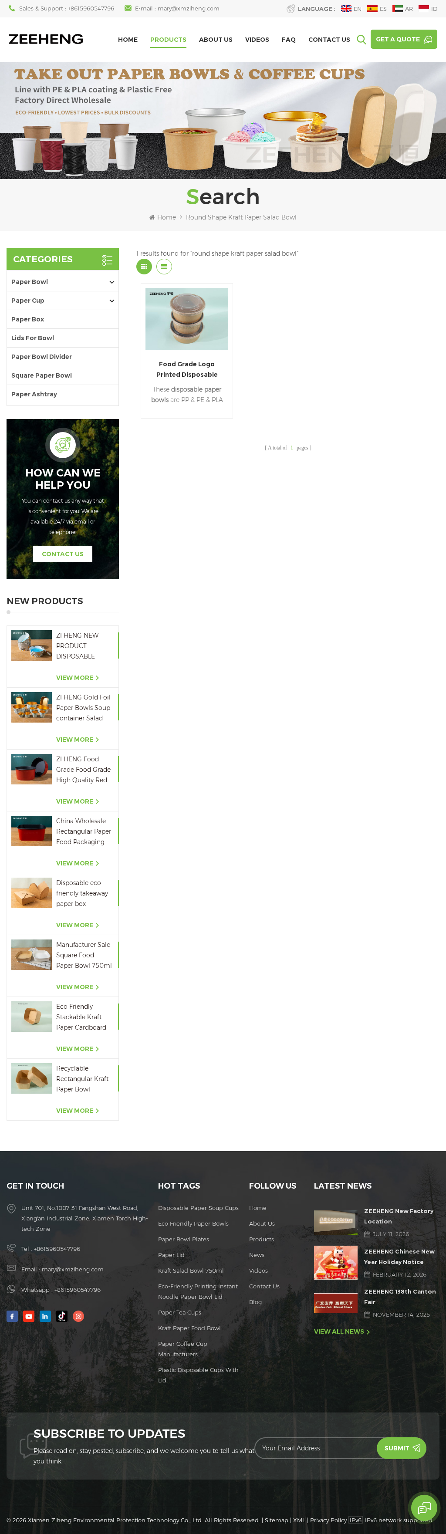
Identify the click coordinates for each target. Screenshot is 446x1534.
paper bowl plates (183, 1239)
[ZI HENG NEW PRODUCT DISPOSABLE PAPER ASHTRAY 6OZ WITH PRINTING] (31, 645)
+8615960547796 (91, 8)
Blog (255, 1301)
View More (74, 678)
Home (128, 40)
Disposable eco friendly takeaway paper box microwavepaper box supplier (82, 894)
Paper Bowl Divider (41, 357)
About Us (216, 40)
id (434, 8)
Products (168, 40)
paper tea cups (179, 1312)
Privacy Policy (328, 1520)
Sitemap (276, 1520)
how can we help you (63, 479)
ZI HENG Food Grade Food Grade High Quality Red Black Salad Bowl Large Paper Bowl (83, 770)
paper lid (171, 1254)
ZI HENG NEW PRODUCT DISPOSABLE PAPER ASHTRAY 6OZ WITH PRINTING (81, 647)
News (256, 1254)
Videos (257, 40)
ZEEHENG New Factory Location (398, 1216)
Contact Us (329, 40)
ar (409, 8)
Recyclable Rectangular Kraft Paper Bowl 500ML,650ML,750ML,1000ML (84, 1079)
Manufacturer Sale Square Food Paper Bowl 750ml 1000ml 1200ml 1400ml (84, 956)
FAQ (289, 40)
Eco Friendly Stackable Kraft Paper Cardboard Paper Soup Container (81, 1018)
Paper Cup (27, 300)
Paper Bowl (29, 282)
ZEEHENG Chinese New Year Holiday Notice (399, 1256)
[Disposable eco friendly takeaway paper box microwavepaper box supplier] (31, 893)
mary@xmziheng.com (189, 8)
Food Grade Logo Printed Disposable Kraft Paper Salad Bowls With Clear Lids (187, 370)
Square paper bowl (41, 375)
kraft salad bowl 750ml (191, 1270)
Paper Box (27, 319)
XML (299, 1520)
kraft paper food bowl (189, 1328)
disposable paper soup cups (198, 1207)
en (358, 8)
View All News (339, 1331)
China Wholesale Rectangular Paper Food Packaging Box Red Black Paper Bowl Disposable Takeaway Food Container (83, 832)
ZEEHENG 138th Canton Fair (400, 1296)
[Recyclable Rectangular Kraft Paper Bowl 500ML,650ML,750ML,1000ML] (31, 1078)
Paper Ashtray (34, 394)
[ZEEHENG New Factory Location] (336, 1222)
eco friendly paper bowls (193, 1223)
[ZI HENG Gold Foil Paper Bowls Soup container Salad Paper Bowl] (31, 707)
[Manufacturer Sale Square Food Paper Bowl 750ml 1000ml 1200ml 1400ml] (31, 954)
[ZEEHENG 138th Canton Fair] (336, 1303)
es (383, 8)
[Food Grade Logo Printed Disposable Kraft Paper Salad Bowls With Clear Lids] (186, 319)
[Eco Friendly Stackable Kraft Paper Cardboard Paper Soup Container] (31, 1016)
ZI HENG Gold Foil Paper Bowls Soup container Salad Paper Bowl (83, 708)
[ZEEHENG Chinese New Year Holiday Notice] (336, 1262)
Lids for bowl (32, 338)
